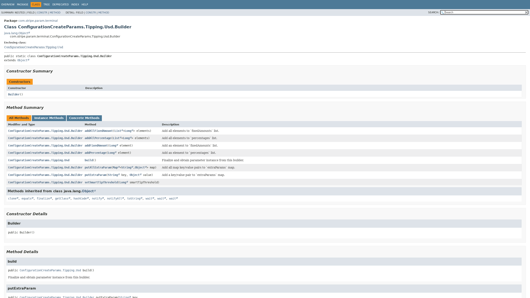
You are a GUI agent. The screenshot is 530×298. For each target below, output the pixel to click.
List (117, 130)
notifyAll (114, 198)
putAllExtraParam (98, 167)
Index (75, 4)
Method (55, 12)
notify (97, 198)
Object (22, 60)
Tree (46, 4)
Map (115, 167)
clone (12, 198)
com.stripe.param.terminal (38, 20)
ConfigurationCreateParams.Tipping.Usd (33, 47)
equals (26, 198)
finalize (43, 198)
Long (128, 130)
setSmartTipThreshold (101, 182)
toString (133, 198)
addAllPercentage (98, 138)
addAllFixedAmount (99, 130)
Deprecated (60, 4)
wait (149, 198)
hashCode (80, 198)
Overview (7, 4)
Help (85, 4)
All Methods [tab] (19, 118)
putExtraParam (95, 175)
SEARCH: (433, 12)
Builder (14, 94)
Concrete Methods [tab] (84, 118)
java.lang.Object (16, 33)
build (89, 160)
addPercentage (95, 152)
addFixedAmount (96, 145)
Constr (42, 12)
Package (22, 4)
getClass (61, 198)
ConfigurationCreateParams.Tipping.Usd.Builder (45, 130)
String (126, 167)
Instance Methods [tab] (49, 118)
